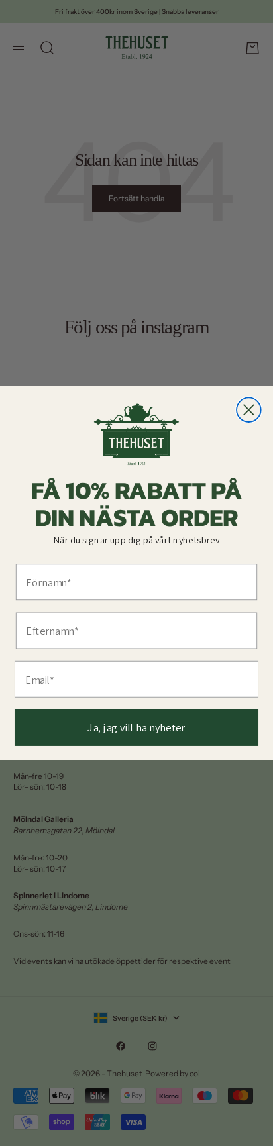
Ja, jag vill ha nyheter (136, 728)
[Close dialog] (249, 409)
